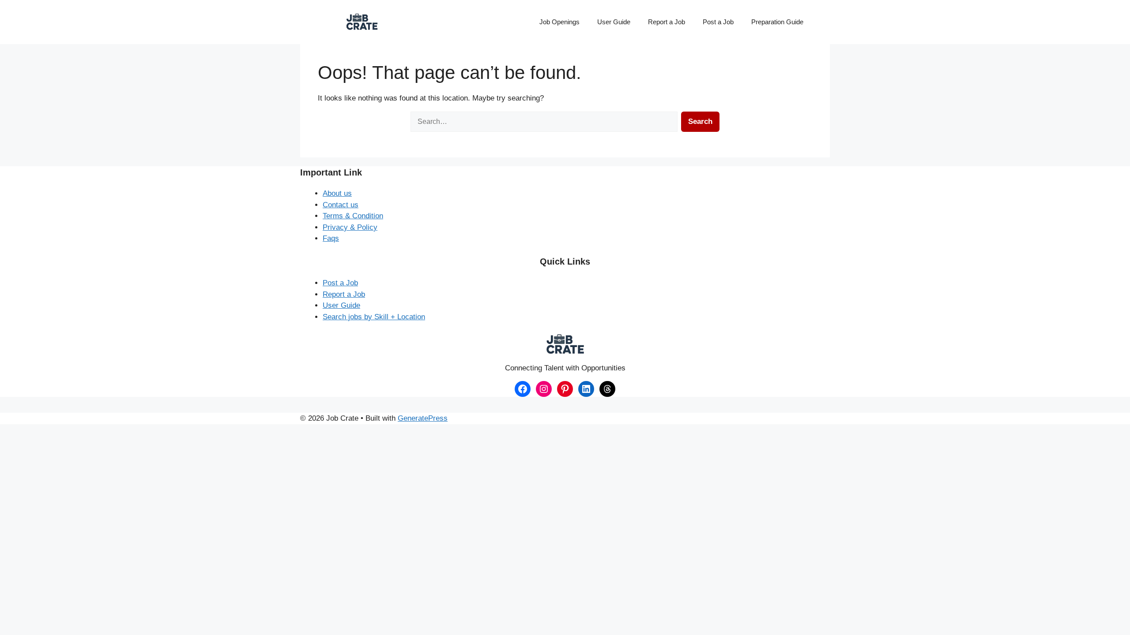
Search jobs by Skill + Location (374, 317)
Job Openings (559, 22)
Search (700, 121)
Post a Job (718, 22)
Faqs (331, 238)
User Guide (613, 22)
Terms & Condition (353, 216)
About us (337, 193)
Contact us (340, 205)
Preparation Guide (777, 22)
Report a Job (666, 22)
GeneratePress (423, 418)
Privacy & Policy (350, 227)
